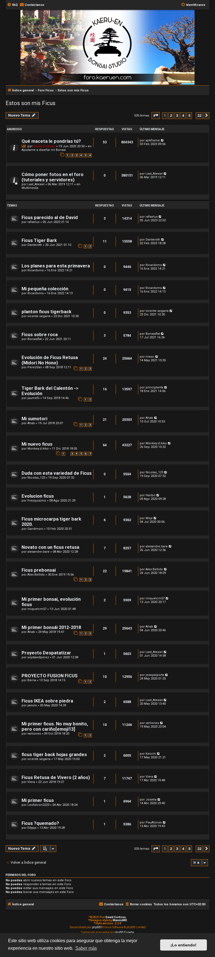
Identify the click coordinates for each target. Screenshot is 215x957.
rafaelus (33, 222)
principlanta (154, 387)
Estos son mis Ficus (30, 103)
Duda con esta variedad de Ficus (57, 473)
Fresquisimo (36, 500)
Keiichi (151, 754)
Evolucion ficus (38, 496)
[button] (155, 115)
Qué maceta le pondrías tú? (51, 141)
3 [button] (177, 115)
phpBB (96, 927)
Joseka (151, 799)
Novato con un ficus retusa (50, 547)
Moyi (149, 518)
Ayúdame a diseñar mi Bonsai (44, 150)
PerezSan (34, 367)
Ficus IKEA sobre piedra (47, 701)
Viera (31, 782)
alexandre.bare (38, 552)
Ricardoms (35, 270)
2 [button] (171, 115)
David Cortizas (44, 146)
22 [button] (199, 115)
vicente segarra (38, 316)
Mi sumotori (34, 418)
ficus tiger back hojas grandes (54, 754)
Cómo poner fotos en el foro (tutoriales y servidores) (52, 177)
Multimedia (30, 188)
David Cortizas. (116, 917)
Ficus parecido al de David (50, 217)
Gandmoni (35, 529)
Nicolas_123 (36, 477)
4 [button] (183, 115)
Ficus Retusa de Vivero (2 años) (56, 777)
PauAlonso (154, 822)
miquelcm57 (36, 609)
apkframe (153, 140)
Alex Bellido (36, 574)
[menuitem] (12, 5)
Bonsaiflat (34, 339)
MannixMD (120, 920)
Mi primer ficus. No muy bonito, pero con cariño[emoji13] (55, 726)
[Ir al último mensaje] (162, 140)
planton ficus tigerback (46, 311)
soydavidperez (38, 657)
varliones (34, 733)
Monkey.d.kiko (38, 448)
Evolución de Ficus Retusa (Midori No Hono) (50, 360)
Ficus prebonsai (39, 570)
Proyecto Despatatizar (46, 653)
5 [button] (189, 115)
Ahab (31, 423)
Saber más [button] (86, 948)
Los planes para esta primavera (56, 266)
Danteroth (34, 245)
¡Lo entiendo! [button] (183, 945)
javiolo (32, 705)
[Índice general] (110, 40)
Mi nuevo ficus (37, 444)
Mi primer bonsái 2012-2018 (51, 627)
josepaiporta (155, 675)
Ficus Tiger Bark (39, 240)
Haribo (150, 495)
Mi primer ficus (38, 800)
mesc (150, 356)
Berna (31, 680)
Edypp (31, 828)
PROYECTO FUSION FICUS (50, 675)
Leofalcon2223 (38, 805)
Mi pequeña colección (45, 288)
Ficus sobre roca (40, 334)
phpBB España (124, 932)
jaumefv (33, 398)
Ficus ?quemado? (40, 823)
